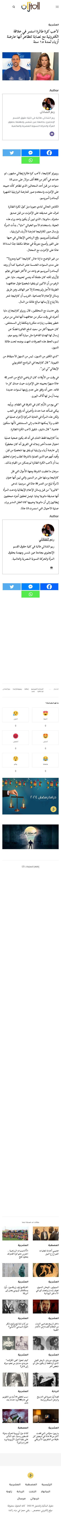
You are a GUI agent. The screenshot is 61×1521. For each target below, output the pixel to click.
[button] (30, 837)
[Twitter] (12, 152)
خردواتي (34, 1498)
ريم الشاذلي (47, 112)
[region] (30, 837)
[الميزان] (30, 7)
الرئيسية (47, 1484)
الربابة (55, 1391)
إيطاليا (27, 689)
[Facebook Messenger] (30, 152)
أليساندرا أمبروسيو (49, 237)
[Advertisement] (30, 1079)
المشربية (53, 25)
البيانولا (45, 1491)
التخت (32, 1491)
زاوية (9, 1491)
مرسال (21, 1498)
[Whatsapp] (30, 160)
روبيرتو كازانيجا (17, 689)
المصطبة (53, 1245)
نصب (33, 691)
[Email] (52, 134)
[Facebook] (49, 152)
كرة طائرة (40, 691)
